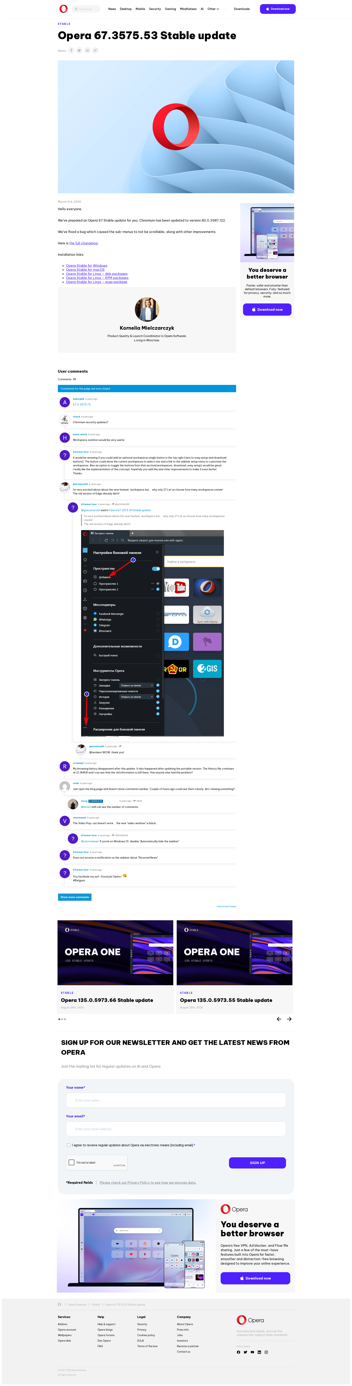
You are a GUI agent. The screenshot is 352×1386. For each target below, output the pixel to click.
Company (184, 1317)
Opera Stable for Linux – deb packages (97, 274)
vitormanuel (121, 835)
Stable (64, 23)
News (112, 9)
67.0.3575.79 (82, 404)
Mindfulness (188, 9)
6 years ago (91, 399)
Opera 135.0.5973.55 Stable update (226, 1000)
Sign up (257, 1163)
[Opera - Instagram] (266, 1352)
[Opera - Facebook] (238, 1352)
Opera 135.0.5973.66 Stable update (107, 1000)
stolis (139, 801)
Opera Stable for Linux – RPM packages (97, 278)
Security (155, 9)
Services (64, 1317)
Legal (141, 1317)
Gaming (170, 9)
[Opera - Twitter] (245, 1352)
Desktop (126, 9)
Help (101, 1317)
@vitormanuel (89, 841)
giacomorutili (121, 504)
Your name (75, 1087)
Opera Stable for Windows (86, 266)
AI (202, 9)
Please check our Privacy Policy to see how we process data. (148, 1183)
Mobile (140, 9)
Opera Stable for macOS (85, 270)
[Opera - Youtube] (252, 1352)
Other (212, 9)
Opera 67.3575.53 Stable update (130, 510)
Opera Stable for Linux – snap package (96, 282)
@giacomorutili (90, 510)
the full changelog (83, 243)
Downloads (242, 9)
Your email (75, 1116)
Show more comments (74, 897)
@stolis (85, 806)
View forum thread (226, 906)
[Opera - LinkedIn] (259, 1352)
